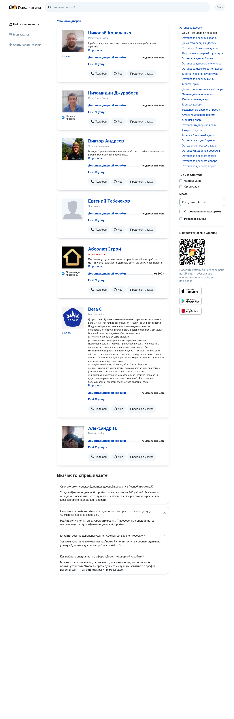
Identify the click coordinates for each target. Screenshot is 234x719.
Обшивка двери (192, 119)
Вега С (95, 309)
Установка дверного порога (199, 166)
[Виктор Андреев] (73, 149)
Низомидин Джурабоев (113, 92)
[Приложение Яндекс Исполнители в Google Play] (190, 301)
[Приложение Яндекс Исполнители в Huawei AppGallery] (190, 311)
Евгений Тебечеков (109, 201)
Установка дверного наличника (201, 63)
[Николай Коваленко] (73, 41)
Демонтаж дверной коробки (107, 57)
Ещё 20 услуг (96, 280)
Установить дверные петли (199, 125)
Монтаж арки (190, 84)
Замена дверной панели (197, 94)
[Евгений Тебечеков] (73, 209)
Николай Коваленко (109, 32)
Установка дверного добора (199, 160)
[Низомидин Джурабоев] (73, 101)
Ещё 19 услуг (96, 64)
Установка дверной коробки (199, 37)
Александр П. (102, 428)
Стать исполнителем (27, 44)
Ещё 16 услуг (96, 172)
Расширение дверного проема (201, 109)
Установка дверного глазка (199, 155)
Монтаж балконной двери (198, 135)
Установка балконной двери (200, 48)
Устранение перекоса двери (199, 145)
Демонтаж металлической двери (202, 89)
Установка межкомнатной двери (202, 68)
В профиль (95, 50)
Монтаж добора (192, 104)
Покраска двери (192, 130)
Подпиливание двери (195, 99)
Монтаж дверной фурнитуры (200, 73)
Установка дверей (190, 27)
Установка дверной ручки (198, 78)
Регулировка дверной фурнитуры (203, 53)
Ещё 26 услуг (96, 112)
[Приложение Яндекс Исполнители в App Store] (190, 291)
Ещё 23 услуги (97, 447)
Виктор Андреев (106, 140)
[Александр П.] (73, 437)
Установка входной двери (198, 140)
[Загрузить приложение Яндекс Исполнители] (202, 252)
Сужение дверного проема (198, 114)
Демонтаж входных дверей (199, 43)
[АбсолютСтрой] (73, 257)
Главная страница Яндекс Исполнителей (25, 7)
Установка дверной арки (197, 58)
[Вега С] (73, 318)
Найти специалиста (26, 24)
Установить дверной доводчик (201, 150)
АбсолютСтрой (104, 249)
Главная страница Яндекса (11, 7)
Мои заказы (21, 34)
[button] (99, 74)
